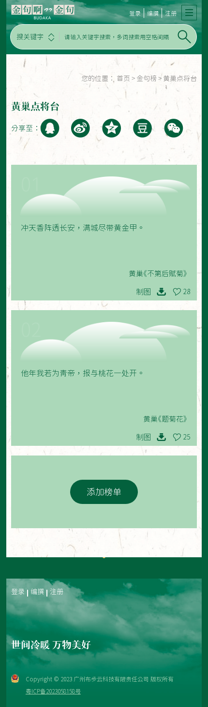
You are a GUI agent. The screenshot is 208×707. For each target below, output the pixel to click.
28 (186, 291)
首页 (123, 78)
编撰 (153, 13)
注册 (171, 13)
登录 (135, 13)
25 (186, 437)
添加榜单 (104, 491)
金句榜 (146, 78)
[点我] (189, 12)
